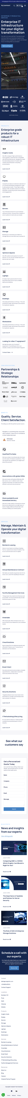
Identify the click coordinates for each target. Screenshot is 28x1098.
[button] (24, 531)
